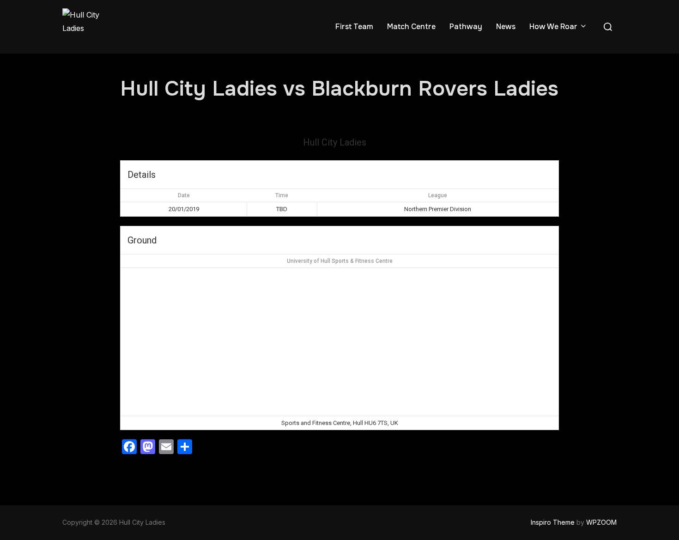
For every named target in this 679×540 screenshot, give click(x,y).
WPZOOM (601, 522)
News (505, 26)
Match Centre (411, 26)
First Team (354, 26)
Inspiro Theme (553, 522)
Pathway (465, 26)
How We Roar (553, 26)
